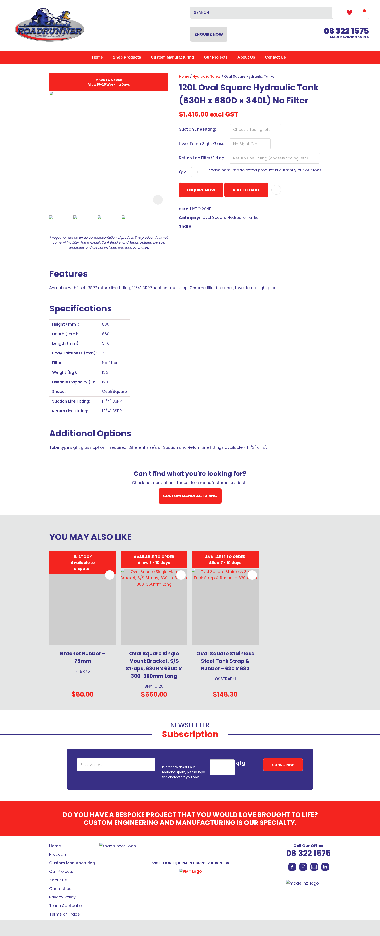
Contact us (60, 888)
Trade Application (66, 905)
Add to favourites (110, 575)
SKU (183, 209)
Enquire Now (209, 34)
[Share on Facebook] (195, 226)
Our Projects (216, 57)
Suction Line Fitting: (197, 129)
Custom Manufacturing (172, 57)
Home (97, 57)
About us (58, 880)
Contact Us (275, 57)
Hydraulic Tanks (207, 76)
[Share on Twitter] (201, 226)
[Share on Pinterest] (215, 226)
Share (185, 226)
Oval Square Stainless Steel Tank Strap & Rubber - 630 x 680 (225, 661)
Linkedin (325, 867)
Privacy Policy (62, 897)
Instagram (303, 867)
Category (189, 217)
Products (58, 854)
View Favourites (351, 12)
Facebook (292, 867)
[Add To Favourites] (276, 190)
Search (327, 13)
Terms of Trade (64, 914)
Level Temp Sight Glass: (202, 143)
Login (339, 12)
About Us (246, 57)
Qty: (183, 172)
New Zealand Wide (346, 34)
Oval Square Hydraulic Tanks (249, 76)
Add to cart (246, 190)
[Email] (208, 226)
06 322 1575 (308, 853)
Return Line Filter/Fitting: (202, 158)
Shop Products (127, 57)
